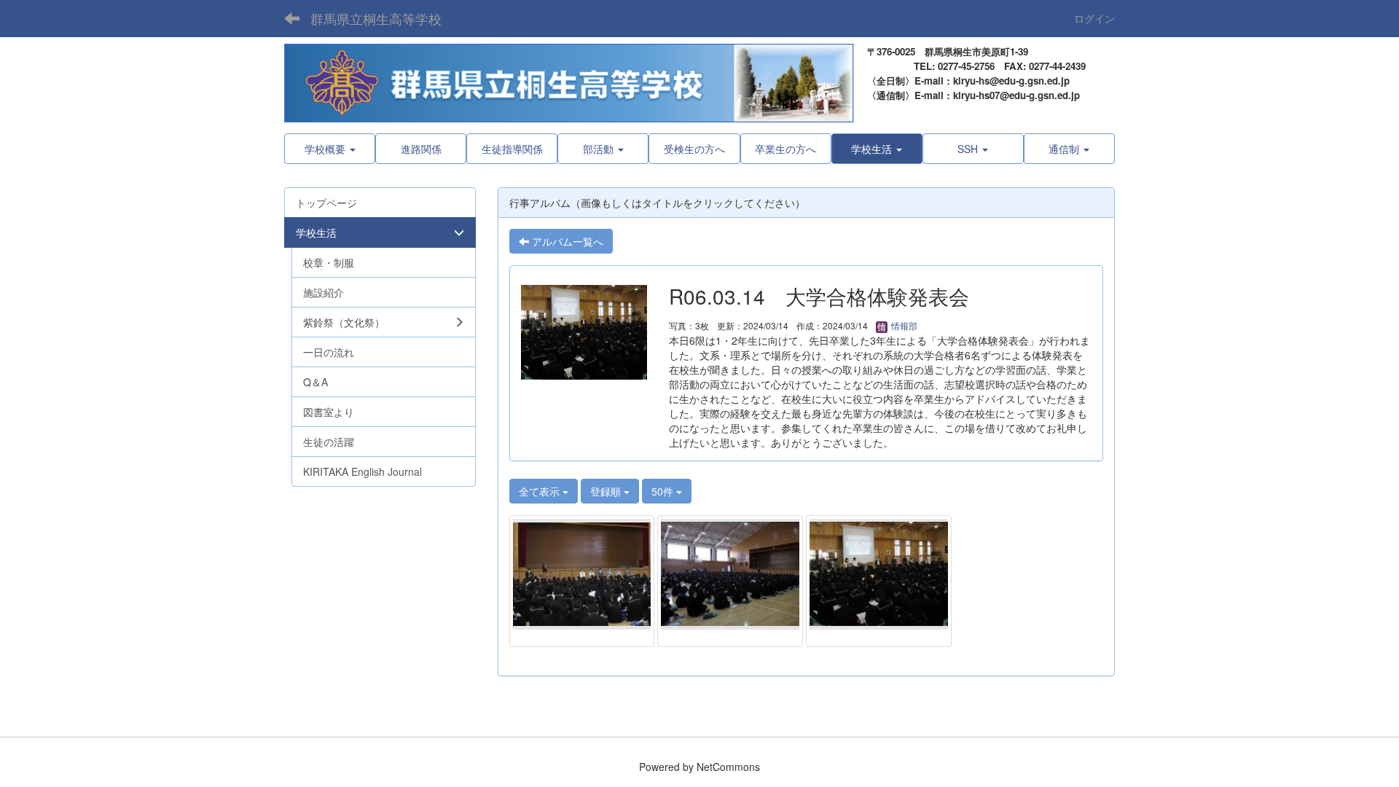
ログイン (1094, 18)
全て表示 (541, 491)
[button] (877, 148)
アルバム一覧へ (566, 241)
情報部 (903, 325)
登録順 (607, 491)
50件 (663, 491)
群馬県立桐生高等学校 (376, 18)
